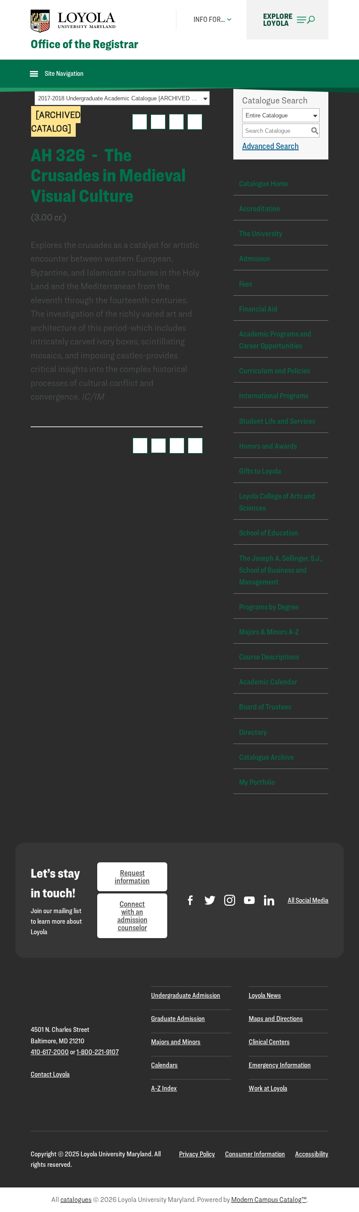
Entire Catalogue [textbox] (267, 115)
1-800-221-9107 (98, 1052)
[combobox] (122, 98)
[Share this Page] (158, 121)
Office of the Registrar (84, 44)
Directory (253, 732)
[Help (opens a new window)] (194, 122)
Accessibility (311, 1154)
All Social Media (308, 900)
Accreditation (259, 208)
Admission (254, 258)
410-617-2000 (50, 1052)
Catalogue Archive (266, 757)
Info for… (209, 19)
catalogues (76, 1199)
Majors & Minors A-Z (269, 631)
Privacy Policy (197, 1154)
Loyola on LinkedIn (269, 900)
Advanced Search (270, 146)
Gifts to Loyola (260, 470)
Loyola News (265, 995)
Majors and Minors (176, 1042)
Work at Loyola (268, 1088)
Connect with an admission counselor (132, 915)
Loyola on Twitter (210, 900)
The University (260, 233)
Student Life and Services (277, 420)
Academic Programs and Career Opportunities (275, 339)
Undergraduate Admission (185, 995)
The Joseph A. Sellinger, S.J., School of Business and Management (280, 569)
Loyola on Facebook (190, 900)
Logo (73, 21)
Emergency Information (280, 1065)
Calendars (164, 1065)
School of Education (268, 532)
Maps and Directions (276, 1018)
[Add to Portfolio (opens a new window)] (139, 122)
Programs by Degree (269, 606)
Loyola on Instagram (229, 900)
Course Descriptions (269, 656)
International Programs (273, 395)
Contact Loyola (50, 1074)
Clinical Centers (269, 1042)
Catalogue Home (263, 183)
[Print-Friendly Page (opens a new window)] (176, 122)
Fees (245, 283)
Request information (132, 876)
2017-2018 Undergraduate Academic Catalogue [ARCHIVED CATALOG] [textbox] (119, 98)
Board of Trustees (265, 706)
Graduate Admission (178, 1018)
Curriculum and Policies (274, 370)
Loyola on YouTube (249, 900)
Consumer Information (255, 1154)
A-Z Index (164, 1088)
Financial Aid (258, 308)
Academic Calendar (268, 681)
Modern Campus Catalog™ (268, 1199)
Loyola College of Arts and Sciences (277, 501)
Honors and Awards (268, 445)
